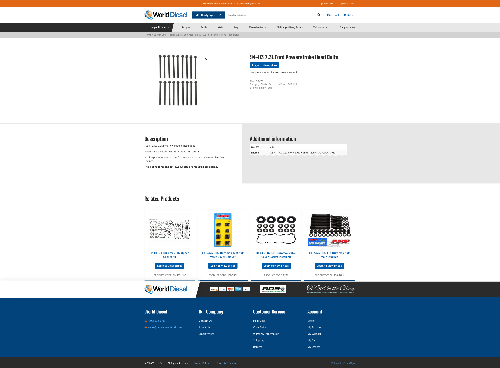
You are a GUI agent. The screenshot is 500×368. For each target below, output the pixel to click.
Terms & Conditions (227, 363)
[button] (206, 59)
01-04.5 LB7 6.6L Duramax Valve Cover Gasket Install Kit (276, 255)
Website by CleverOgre (343, 363)
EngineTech (265, 87)
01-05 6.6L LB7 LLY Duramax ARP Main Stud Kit (329, 255)
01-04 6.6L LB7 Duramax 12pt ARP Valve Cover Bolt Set (223, 255)
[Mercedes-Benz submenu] (265, 27)
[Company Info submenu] (354, 27)
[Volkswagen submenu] (326, 27)
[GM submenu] (223, 27)
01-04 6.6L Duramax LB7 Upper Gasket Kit (170, 255)
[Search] (319, 15)
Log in (311, 320)
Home (148, 34)
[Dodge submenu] (189, 27)
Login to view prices (264, 65)
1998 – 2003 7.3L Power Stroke (319, 152)
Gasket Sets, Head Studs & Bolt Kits (173, 34)
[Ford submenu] (207, 27)
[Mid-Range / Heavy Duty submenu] (302, 27)
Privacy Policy (201, 363)
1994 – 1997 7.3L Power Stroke (286, 152)
